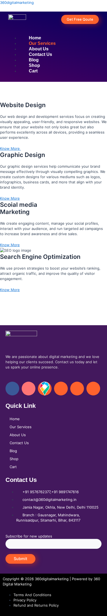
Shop (14, 459)
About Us (18, 435)
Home (15, 419)
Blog (13, 451)
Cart (13, 467)
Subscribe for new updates (28, 536)
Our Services (21, 427)
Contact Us (19, 443)
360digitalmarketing (17, 2)
